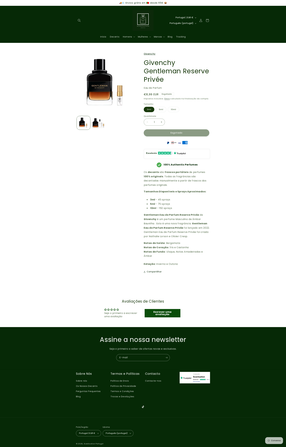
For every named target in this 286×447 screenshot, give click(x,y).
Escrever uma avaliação (162, 313)
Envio (167, 98)
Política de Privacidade (123, 386)
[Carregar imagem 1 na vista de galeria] (83, 123)
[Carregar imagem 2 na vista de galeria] (98, 123)
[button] (79, 20)
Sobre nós (81, 380)
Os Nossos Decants (86, 386)
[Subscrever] (166, 357)
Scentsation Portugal (94, 444)
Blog (78, 396)
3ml (150, 110)
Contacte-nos (153, 380)
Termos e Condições (122, 391)
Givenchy (150, 54)
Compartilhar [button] (154, 271)
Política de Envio (120, 380)
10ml (175, 110)
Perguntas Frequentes (88, 391)
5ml (162, 110)
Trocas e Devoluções (122, 396)
